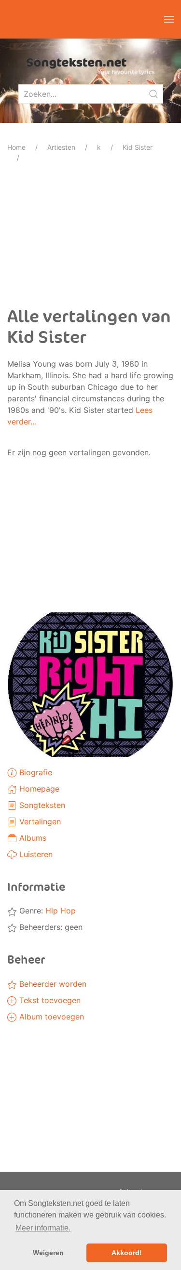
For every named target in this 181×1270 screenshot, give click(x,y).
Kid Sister (138, 147)
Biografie (34, 772)
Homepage (38, 789)
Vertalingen (39, 821)
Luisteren (35, 854)
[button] (169, 19)
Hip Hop (60, 910)
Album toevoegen (50, 1016)
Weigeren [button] (48, 1253)
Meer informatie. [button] (42, 1228)
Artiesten (61, 147)
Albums (31, 838)
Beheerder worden (51, 984)
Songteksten (41, 805)
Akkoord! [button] (126, 1253)
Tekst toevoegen (49, 1000)
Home (16, 147)
